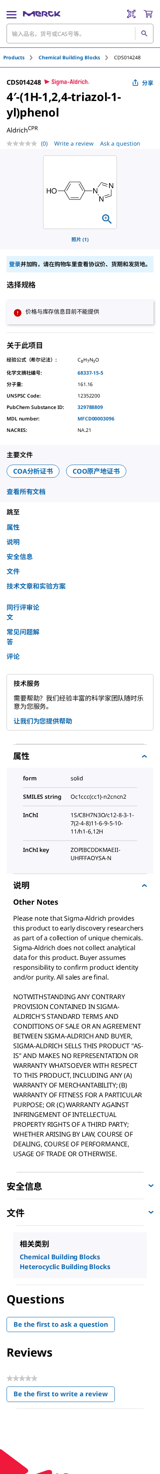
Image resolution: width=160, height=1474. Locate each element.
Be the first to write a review (64, 1395)
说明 (13, 541)
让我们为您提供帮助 (43, 721)
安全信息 (20, 556)
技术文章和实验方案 (36, 586)
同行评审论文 (23, 612)
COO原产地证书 (96, 471)
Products (14, 57)
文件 (13, 571)
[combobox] (80, 33)
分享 (147, 83)
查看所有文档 (26, 492)
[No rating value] (24, 143)
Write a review (74, 143)
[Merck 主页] (41, 14)
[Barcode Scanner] (131, 14)
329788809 (90, 407)
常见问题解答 (23, 636)
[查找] (144, 33)
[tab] (21, 57)
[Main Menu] (11, 14)
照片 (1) (80, 239)
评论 (13, 656)
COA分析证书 (33, 471)
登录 (15, 264)
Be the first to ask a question (61, 1324)
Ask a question (120, 143)
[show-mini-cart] (148, 14)
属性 (13, 527)
